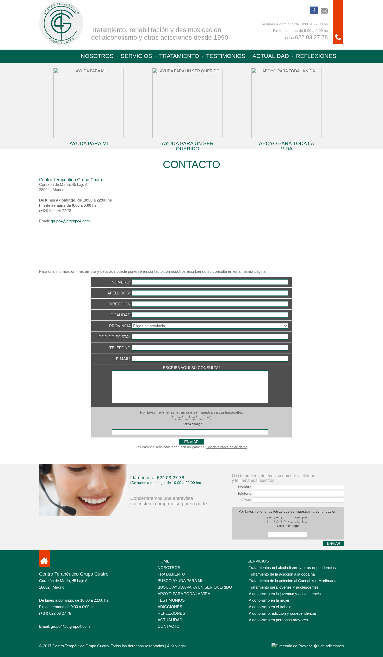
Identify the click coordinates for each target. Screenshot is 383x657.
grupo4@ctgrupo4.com (70, 221)
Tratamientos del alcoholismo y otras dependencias (292, 567)
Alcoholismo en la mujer (269, 600)
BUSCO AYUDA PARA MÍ (180, 580)
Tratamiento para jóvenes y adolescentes (284, 587)
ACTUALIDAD (270, 56)
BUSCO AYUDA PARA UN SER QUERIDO (195, 587)
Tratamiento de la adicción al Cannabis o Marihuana (292, 580)
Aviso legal (176, 646)
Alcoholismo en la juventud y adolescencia (285, 593)
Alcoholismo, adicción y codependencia (282, 613)
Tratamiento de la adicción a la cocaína (282, 574)
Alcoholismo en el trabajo (270, 607)
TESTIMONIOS (225, 56)
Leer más (89, 107)
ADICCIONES (170, 607)
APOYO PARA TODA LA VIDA (184, 593)
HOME (164, 561)
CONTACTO (169, 626)
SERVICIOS (136, 56)
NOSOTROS (97, 56)
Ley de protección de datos (226, 447)
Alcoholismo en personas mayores (278, 620)
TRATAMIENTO (179, 56)
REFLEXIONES (316, 56)
